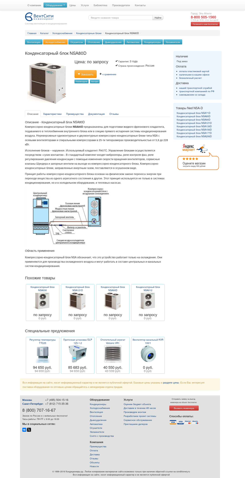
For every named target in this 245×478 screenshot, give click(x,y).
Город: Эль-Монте (201, 13)
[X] (29, 430)
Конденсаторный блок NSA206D (194, 136)
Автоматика (133, 42)
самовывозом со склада (192, 94)
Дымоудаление (113, 42)
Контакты (140, 5)
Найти (158, 17)
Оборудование (54, 5)
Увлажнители (173, 42)
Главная (32, 33)
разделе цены (171, 382)
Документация (96, 114)
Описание (32, 114)
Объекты (95, 462)
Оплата (94, 450)
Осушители (76, 42)
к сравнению (109, 74)
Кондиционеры (152, 42)
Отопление (94, 42)
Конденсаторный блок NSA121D (194, 123)
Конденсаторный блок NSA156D (194, 129)
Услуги (85, 5)
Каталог (44, 33)
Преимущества (75, 114)
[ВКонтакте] (24, 430)
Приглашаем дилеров (136, 424)
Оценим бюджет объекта (137, 404)
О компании (34, 5)
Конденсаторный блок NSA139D (194, 126)
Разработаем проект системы (140, 416)
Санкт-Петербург (32, 404)
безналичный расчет (190, 77)
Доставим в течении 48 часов (140, 408)
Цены (73, 5)
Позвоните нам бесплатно (205, 24)
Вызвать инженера (184, 408)
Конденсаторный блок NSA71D (193, 113)
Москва (27, 400)
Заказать (86, 74)
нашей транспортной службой (195, 87)
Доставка (95, 454)
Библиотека (100, 5)
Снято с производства (102, 435)
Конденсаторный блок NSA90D (193, 119)
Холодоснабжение (62, 33)
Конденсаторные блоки (89, 33)
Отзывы (114, 114)
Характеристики (52, 114)
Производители (121, 5)
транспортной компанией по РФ (196, 91)
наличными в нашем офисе (194, 74)
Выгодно (94, 81)
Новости (94, 466)
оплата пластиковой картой (194, 71)
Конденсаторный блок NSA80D (193, 116)
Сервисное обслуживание (138, 420)
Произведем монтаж (135, 412)
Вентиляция (33, 42)
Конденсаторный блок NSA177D (194, 133)
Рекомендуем (81, 81)
